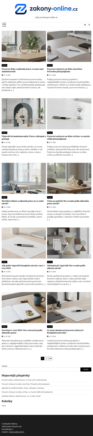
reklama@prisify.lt (16, 432)
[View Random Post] (85, 25)
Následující (50, 358)
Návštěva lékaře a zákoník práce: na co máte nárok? (23, 202)
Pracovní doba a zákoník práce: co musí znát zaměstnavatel (23, 70)
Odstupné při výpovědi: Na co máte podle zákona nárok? (66, 266)
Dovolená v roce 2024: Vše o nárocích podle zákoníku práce (22, 331)
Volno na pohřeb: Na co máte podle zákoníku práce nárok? (68, 202)
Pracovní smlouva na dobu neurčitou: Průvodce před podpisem (64, 70)
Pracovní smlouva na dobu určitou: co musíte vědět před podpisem (68, 137)
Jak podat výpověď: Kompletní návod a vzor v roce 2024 (23, 266)
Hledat (4, 366)
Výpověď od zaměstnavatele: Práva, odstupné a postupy (24, 137)
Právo (4, 65)
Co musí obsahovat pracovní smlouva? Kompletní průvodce (65, 331)
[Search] (89, 25)
